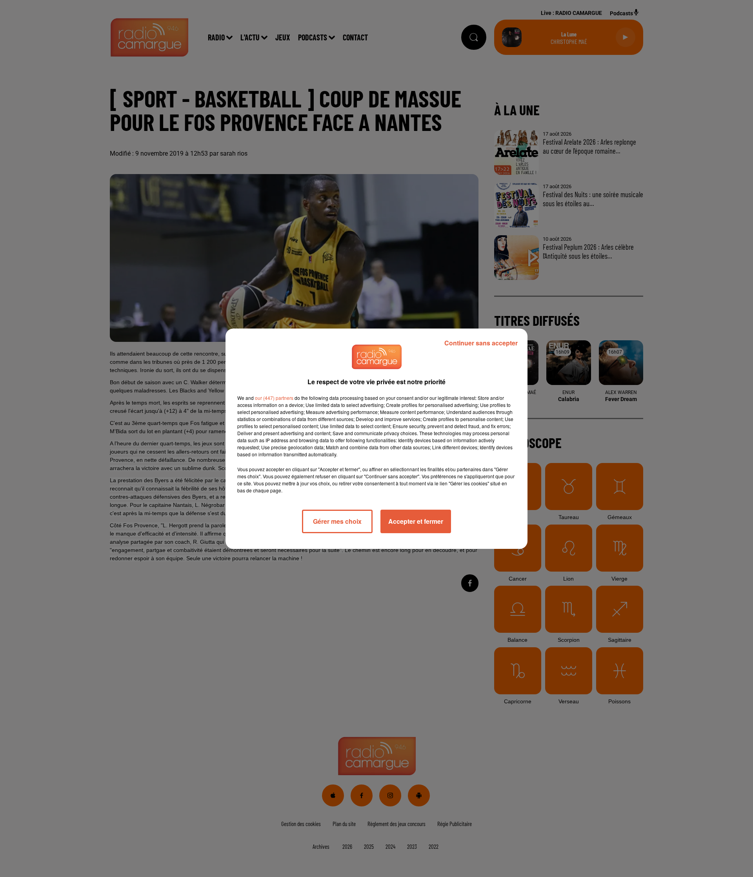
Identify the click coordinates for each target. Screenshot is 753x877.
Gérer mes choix (337, 521)
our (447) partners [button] (274, 397)
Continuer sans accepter (481, 342)
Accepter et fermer (415, 521)
